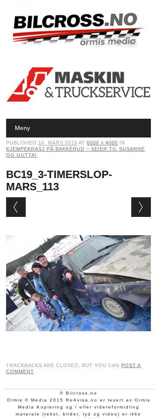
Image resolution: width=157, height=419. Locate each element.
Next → (141, 207)
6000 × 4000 (102, 142)
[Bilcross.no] (78, 45)
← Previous (16, 207)
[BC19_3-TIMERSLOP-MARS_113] (78, 339)
